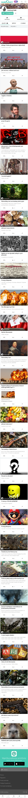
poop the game (5, 121)
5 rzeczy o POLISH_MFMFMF (9, 501)
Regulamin (3, 777)
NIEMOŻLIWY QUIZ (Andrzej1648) (10, 740)
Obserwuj (8, 13)
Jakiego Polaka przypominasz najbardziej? (13, 45)
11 (14, 586)
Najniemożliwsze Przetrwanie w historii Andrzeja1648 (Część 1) (12, 386)
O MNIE (23, 23)
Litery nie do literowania (8, 662)
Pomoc (2, 775)
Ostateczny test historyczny (9, 552)
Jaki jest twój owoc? (6, 424)
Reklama (6, 769)
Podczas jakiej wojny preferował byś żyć (12, 578)
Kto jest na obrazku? (7, 476)
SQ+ (16, 1)
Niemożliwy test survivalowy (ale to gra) (12, 201)
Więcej (25, 797)
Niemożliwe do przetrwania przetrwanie (12, 687)
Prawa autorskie (4, 780)
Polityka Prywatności (5, 783)
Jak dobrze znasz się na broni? (9, 715)
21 (14, 208)
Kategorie (14, 797)
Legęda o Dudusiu (6, 95)
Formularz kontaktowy (5, 786)
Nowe (3, 797)
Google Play (10, 763)
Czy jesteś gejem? (6, 176)
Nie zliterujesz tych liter (8, 307)
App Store (20, 763)
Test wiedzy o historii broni (9, 449)
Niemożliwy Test (6, 357)
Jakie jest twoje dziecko (7, 228)
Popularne (8, 797)
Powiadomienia (19, 797)
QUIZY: (5, 23)
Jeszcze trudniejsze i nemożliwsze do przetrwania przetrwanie (11, 607)
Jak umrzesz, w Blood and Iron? (10, 70)
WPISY (14, 23)
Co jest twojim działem (7, 635)
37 (14, 260)
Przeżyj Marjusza (6, 526)
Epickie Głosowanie (6, 332)
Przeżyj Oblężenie (6, 280)
